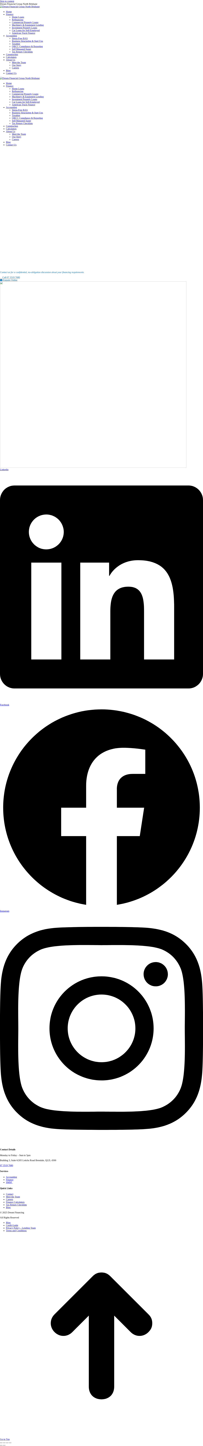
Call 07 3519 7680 (11, 277)
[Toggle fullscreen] (7, 1442)
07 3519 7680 (6, 1165)
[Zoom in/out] (10, 1442)
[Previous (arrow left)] (1, 1445)
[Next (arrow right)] (4, 1445)
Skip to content (7, 1)
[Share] (4, 1442)
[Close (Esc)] (1, 1442)
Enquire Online (9, 280)
